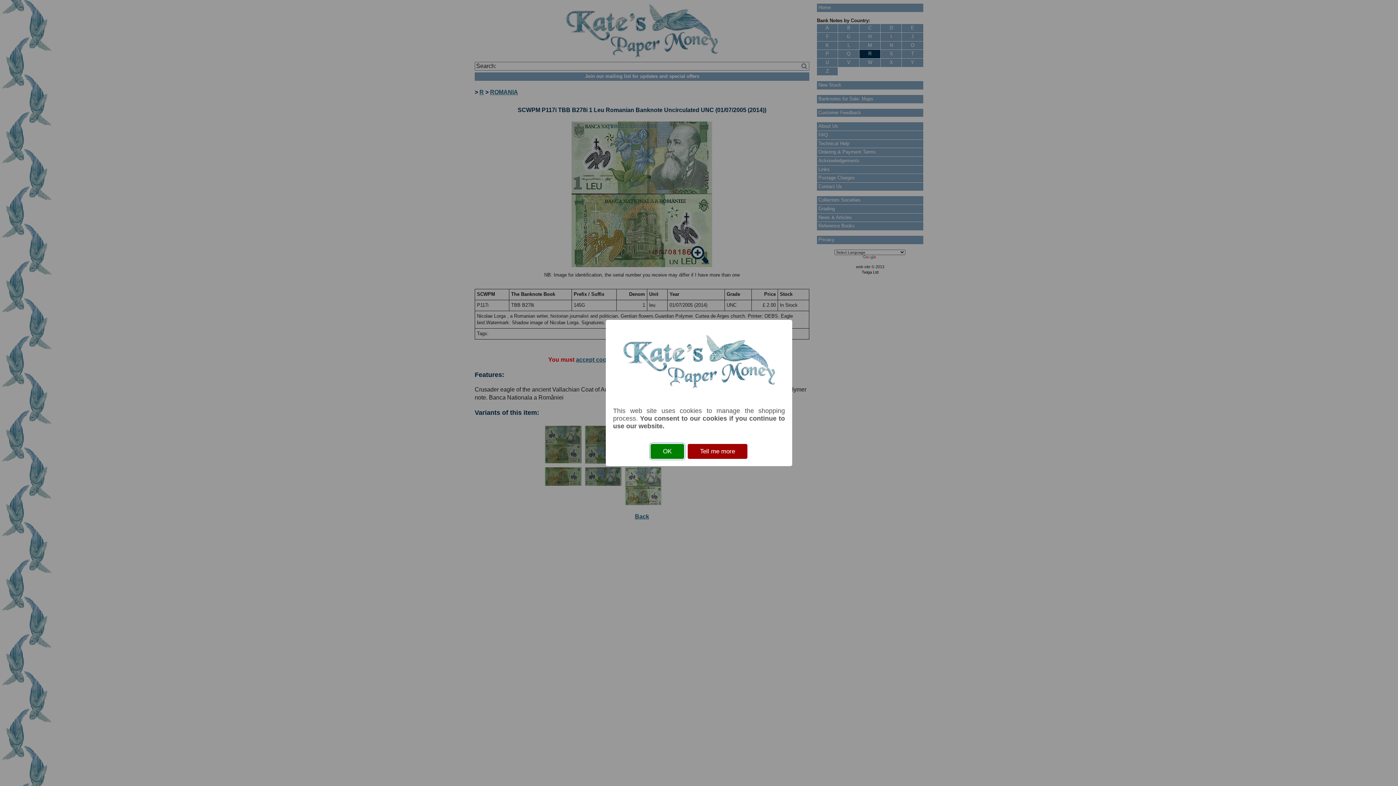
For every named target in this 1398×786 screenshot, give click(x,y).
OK (667, 451)
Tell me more (717, 451)
